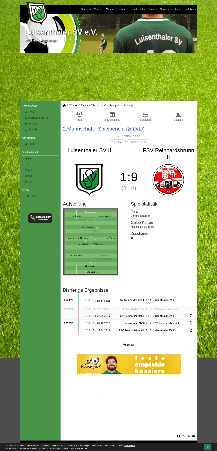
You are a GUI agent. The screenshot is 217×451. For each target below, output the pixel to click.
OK (207, 447)
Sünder (28, 181)
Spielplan (33, 123)
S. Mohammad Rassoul (76, 238)
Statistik (32, 129)
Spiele (28, 158)
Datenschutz (129, 445)
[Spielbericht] (191, 316)
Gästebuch (190, 9)
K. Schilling (98, 244)
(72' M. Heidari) (90, 230)
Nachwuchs (138, 9)
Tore (26, 164)
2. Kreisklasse (112, 119)
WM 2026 (184, 2)
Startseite (86, 9)
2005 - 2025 (31, 196)
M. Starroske (76, 255)
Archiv (25, 190)
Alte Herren (28, 138)
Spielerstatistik (30, 152)
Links (178, 9)
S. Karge (76, 216)
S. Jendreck (105, 216)
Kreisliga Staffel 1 (38, 117)
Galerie (153, 9)
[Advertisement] (108, 77)
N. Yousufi (111, 238)
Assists (28, 170)
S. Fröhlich (90, 266)
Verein (98, 9)
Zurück (130, 344)
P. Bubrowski (90, 227)
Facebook (171, 2)
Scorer (28, 175)
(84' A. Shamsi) (104, 259)
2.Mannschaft (98, 105)
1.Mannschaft (29, 106)
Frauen (123, 9)
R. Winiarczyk (91, 272)
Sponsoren (166, 9)
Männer (110, 9)
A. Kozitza (105, 255)
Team (31, 112)
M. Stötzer (83, 244)
